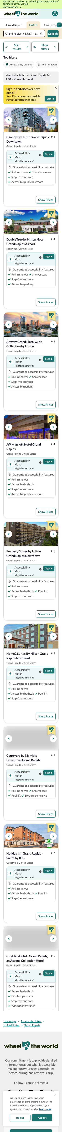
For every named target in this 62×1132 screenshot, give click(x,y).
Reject (20, 1117)
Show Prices (45, 199)
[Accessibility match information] (40, 155)
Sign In (50, 98)
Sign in (49, 154)
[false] (55, 13)
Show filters (45, 46)
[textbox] (24, 33)
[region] (31, 120)
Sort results (17, 46)
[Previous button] (8, 119)
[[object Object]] (55, 87)
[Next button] (59, 25)
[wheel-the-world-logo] (20, 13)
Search (53, 33)
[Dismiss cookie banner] (55, 1094)
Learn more (45, 1109)
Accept (42, 1117)
